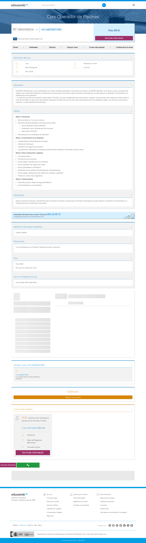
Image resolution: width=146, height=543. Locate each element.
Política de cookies (53, 501)
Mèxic (40, 525)
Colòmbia (30, 525)
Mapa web (50, 516)
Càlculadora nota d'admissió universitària (113, 512)
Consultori (103, 505)
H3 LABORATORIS (51, 29)
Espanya (15, 525)
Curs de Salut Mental (33, 427)
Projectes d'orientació (107, 501)
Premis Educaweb (79, 498)
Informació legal (52, 498)
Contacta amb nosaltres (54, 512)
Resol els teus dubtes (107, 498)
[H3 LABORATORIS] (23, 29)
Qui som (49, 494)
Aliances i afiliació (52, 505)
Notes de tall (104, 509)
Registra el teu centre (81, 501)
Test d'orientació (105, 494)
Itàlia (35, 525)
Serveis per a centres (80, 494)
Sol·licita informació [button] (114, 38)
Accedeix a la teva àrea (81, 505)
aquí (105, 534)
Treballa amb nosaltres (54, 509)
